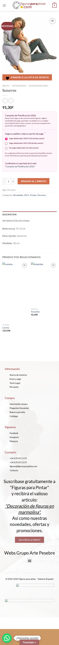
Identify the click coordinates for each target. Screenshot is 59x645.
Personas (42, 195)
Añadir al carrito (33, 181)
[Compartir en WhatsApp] (5, 202)
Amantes (35, 311)
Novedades (19, 85)
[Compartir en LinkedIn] (33, 202)
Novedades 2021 (38, 85)
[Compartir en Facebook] (11, 202)
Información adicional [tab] (16, 221)
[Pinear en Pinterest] (28, 202)
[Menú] (4, 5)
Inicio (5, 85)
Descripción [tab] (9, 214)
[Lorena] (15, 292)
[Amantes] (44, 284)
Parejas (33, 195)
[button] (29, 560)
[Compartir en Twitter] (16, 202)
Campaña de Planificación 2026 (20, 166)
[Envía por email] (22, 202)
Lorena (5, 327)
